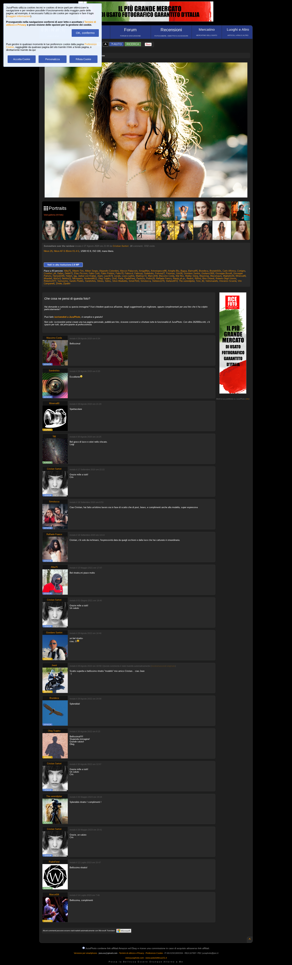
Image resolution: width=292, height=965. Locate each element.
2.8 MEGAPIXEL (148, 191)
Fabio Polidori (107, 273)
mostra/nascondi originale (163, 666)
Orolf (114, 278)
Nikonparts (77, 278)
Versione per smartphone (85, 953)
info (247, 399)
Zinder (59, 283)
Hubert (69, 276)
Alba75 (67, 271)
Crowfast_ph (50, 273)
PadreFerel (129, 278)
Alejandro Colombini (109, 271)
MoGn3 (56, 278)
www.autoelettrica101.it (156, 958)
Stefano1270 (158, 281)
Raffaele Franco (164, 278)
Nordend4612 (90, 278)
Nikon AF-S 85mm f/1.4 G (66, 251)
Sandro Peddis (76, 281)
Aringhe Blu (173, 271)
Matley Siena (191, 276)
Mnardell (48, 278)
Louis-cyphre (128, 276)
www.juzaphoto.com (134, 958)
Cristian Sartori (121, 246)
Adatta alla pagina (148, 68)
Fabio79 (119, 273)
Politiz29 (150, 278)
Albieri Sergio (91, 271)
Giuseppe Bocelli (223, 273)
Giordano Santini (192, 273)
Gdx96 (179, 273)
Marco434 (152, 276)
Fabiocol (129, 273)
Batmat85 (193, 271)
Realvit (190, 278)
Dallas (60, 273)
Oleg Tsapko (104, 278)
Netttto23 (66, 278)
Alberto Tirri (77, 271)
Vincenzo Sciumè (227, 281)
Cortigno (241, 271)
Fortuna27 (160, 273)
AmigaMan (144, 271)
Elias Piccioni (80, 273)
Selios (108, 281)
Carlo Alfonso (229, 271)
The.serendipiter (186, 281)
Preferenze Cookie (154, 953)
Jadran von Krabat (87, 276)
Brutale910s (215, 271)
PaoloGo (140, 278)
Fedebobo (149, 273)
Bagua (183, 271)
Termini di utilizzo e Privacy (131, 953)
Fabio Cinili (94, 273)
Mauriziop (204, 276)
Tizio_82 (200, 281)
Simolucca (145, 281)
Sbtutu (100, 281)
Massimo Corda (166, 276)
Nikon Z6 (48, 251)
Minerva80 (241, 276)
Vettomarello (211, 281)
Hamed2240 (58, 276)
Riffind (198, 278)
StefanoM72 (172, 281)
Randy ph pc (179, 278)
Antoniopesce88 (158, 271)
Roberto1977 (50, 281)
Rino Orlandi (208, 278)
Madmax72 (141, 276)
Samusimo (62, 281)
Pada (120, 278)
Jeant (100, 276)
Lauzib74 (108, 276)
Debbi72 (69, 273)
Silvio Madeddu (119, 281)
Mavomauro (216, 276)
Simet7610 (134, 281)
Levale (117, 276)
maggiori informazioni (18, 16)
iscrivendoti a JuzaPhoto (67, 317)
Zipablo (66, 283)
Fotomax (170, 273)
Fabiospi (138, 273)
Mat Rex (180, 276)
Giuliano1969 (207, 273)
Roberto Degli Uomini (226, 278)
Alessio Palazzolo (129, 271)
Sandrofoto (90, 281)
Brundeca (203, 271)
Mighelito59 (228, 276)
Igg (75, 276)
